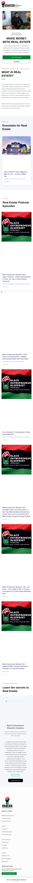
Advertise (5, 861)
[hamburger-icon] (28, 5)
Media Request (7, 831)
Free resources (16, 57)
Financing (5, 842)
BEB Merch (5, 855)
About (4, 826)
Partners (4, 829)
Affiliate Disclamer (8, 815)
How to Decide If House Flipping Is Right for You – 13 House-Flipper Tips (15, 174)
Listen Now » (5, 287)
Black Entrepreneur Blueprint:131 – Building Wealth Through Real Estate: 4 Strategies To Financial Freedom (15, 666)
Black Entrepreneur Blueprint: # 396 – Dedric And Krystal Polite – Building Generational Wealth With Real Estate (15, 357)
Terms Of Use (6, 821)
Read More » (7, 182)
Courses (16, 61)
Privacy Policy (6, 818)
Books (4, 853)
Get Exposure (6, 839)
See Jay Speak (6, 858)
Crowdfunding (6, 834)
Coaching (5, 848)
